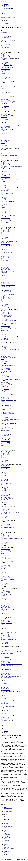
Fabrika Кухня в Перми (7, 222)
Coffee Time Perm (5, 194)
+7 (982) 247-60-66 (5, 718)
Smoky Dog (4, 513)
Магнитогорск (7, 837)
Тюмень (6, 838)
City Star (3, 181)
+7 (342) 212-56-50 (5, 152)
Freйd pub (3, 246)
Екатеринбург (7, 824)
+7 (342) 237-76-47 (5, 164)
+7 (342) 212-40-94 (5, 140)
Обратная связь (8, 808)
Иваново (6, 857)
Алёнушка (3, 595)
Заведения (6, 5)
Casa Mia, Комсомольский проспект (10, 155)
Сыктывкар (7, 834)
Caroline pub (4, 117)
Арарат (2, 624)
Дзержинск (7, 851)
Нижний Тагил (8, 822)
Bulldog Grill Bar (5, 73)
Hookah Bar (4, 272)
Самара (6, 845)
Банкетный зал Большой (7, 653)
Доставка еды (7, 36)
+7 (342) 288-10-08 (5, 650)
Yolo (2, 580)
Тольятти (6, 844)
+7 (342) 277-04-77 (5, 313)
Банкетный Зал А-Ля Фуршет (8, 639)
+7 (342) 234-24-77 (5, 621)
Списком (6, 731)
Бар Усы (3, 707)
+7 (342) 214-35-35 (5, 341)
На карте (6, 732)
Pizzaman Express (5, 430)
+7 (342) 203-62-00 (5, 231)
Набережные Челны (9, 826)
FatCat (2, 234)
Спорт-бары (7, 558)
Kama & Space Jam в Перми (8, 286)
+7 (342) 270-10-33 (5, 44)
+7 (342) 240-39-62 (5, 536)
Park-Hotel (3, 401)
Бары (5, 63)
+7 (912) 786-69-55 (5, 482)
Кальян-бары (7, 77)
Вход (5, 13)
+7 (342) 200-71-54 (5, 244)
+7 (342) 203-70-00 (5, 283)
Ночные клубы (8, 65)
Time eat (3, 553)
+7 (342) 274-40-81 (5, 608)
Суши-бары (7, 307)
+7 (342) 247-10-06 (5, 427)
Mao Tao (3, 372)
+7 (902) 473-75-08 (5, 577)
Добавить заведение (9, 811)
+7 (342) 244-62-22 (5, 128)
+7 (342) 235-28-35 (5, 383)
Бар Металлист (5, 692)
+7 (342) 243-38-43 (5, 662)
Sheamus (3, 484)
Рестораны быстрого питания (11, 320)
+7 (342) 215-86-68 (5, 270)
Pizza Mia (3, 415)
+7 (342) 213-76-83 (5, 219)
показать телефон (5, 43)
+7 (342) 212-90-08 (5, 454)
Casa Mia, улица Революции (8, 169)
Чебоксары (6, 840)
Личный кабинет (8, 8)
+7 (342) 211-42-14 (5, 398)
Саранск (6, 852)
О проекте (6, 807)
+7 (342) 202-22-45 (5, 369)
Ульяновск (6, 843)
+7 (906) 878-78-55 (5, 204)
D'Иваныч (3, 207)
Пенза (5, 854)
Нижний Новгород (9, 848)
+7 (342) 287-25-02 (5, 70)
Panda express (4, 386)
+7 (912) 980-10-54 (5, 356)
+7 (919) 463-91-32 (5, 467)
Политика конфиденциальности (12, 816)
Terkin (2, 539)
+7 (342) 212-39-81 (5, 298)
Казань (5, 833)
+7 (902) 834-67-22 (5, 636)
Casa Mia (3, 130)
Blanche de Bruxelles (6, 47)
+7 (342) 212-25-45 (5, 56)
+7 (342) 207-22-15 (5, 257)
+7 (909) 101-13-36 (5, 565)
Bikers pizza (4, 32)
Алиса (2, 610)
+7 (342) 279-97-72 (5, 85)
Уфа (5, 827)
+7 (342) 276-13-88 (5, 550)
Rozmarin (3, 469)
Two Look (3, 568)
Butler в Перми (4, 103)
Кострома (6, 855)
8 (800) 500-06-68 (5, 442)
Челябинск (6, 830)
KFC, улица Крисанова (7, 316)
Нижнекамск (7, 829)
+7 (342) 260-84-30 (5, 705)
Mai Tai (2, 359)
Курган (6, 841)
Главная (6, 4)
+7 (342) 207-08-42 (5, 192)
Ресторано (3, 1)
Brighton (3, 59)
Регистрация (7, 14)
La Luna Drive (4, 330)
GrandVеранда (4, 260)
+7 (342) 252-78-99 (5, 412)
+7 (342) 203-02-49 (5, 524)
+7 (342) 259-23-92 (5, 675)
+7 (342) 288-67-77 (5, 690)
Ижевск (6, 823)
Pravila (2, 445)
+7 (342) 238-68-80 (5, 178)
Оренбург (6, 847)
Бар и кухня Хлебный (6, 677)
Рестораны (6, 23)
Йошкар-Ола (7, 836)
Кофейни (6, 199)
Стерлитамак (7, 831)
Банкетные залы (8, 290)
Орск (5, 850)
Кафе (5, 211)
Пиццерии (6, 37)
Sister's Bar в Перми (6, 500)
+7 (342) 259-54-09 (5, 114)
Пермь (2, 10)
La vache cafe (4, 344)
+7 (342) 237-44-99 (5, 327)
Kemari (2, 301)
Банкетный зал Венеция (7, 665)
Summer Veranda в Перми (7, 527)
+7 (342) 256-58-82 (5, 592)
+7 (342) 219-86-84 (5, 497)
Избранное (6, 6)
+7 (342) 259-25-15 (5, 510)
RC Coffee (3, 457)
